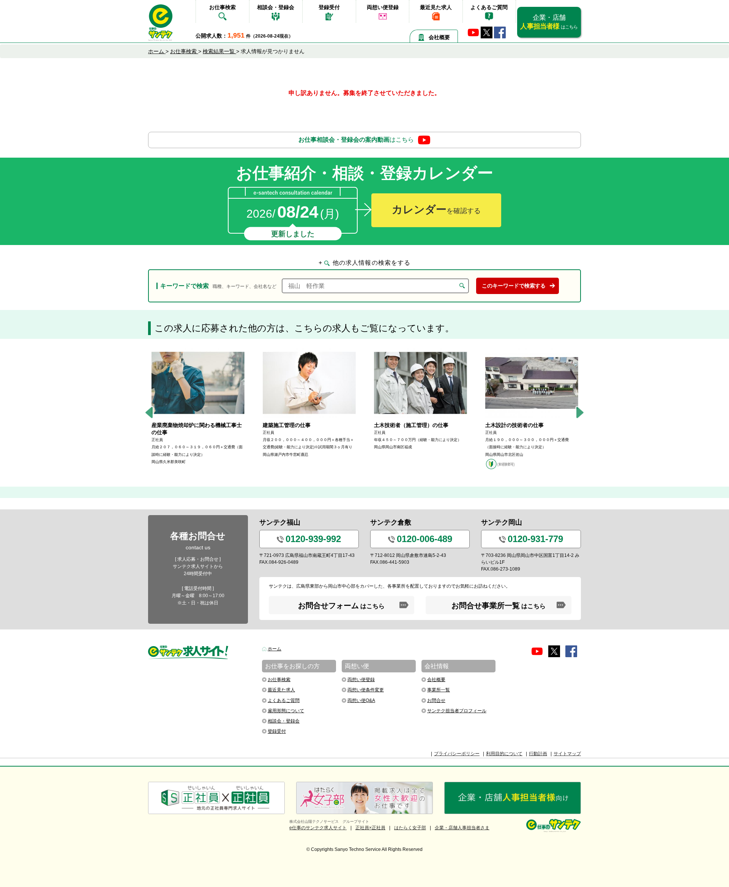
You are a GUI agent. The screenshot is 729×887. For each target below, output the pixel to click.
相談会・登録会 (275, 7)
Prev (149, 412)
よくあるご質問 (489, 7)
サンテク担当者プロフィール (456, 710)
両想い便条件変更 (365, 690)
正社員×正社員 (370, 827)
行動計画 (538, 753)
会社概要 (439, 37)
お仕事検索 (222, 7)
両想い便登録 (383, 7)
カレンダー (436, 209)
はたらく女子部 (410, 827)
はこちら (356, 139)
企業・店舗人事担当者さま (462, 827)
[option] (198, 407)
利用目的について (504, 753)
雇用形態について (286, 710)
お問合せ (436, 700)
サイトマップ (567, 753)
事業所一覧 (438, 690)
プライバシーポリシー (457, 753)
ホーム (274, 648)
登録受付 (329, 7)
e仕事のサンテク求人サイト (318, 827)
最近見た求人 (436, 7)
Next (580, 412)
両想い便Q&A (361, 700)
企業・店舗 (549, 22)
